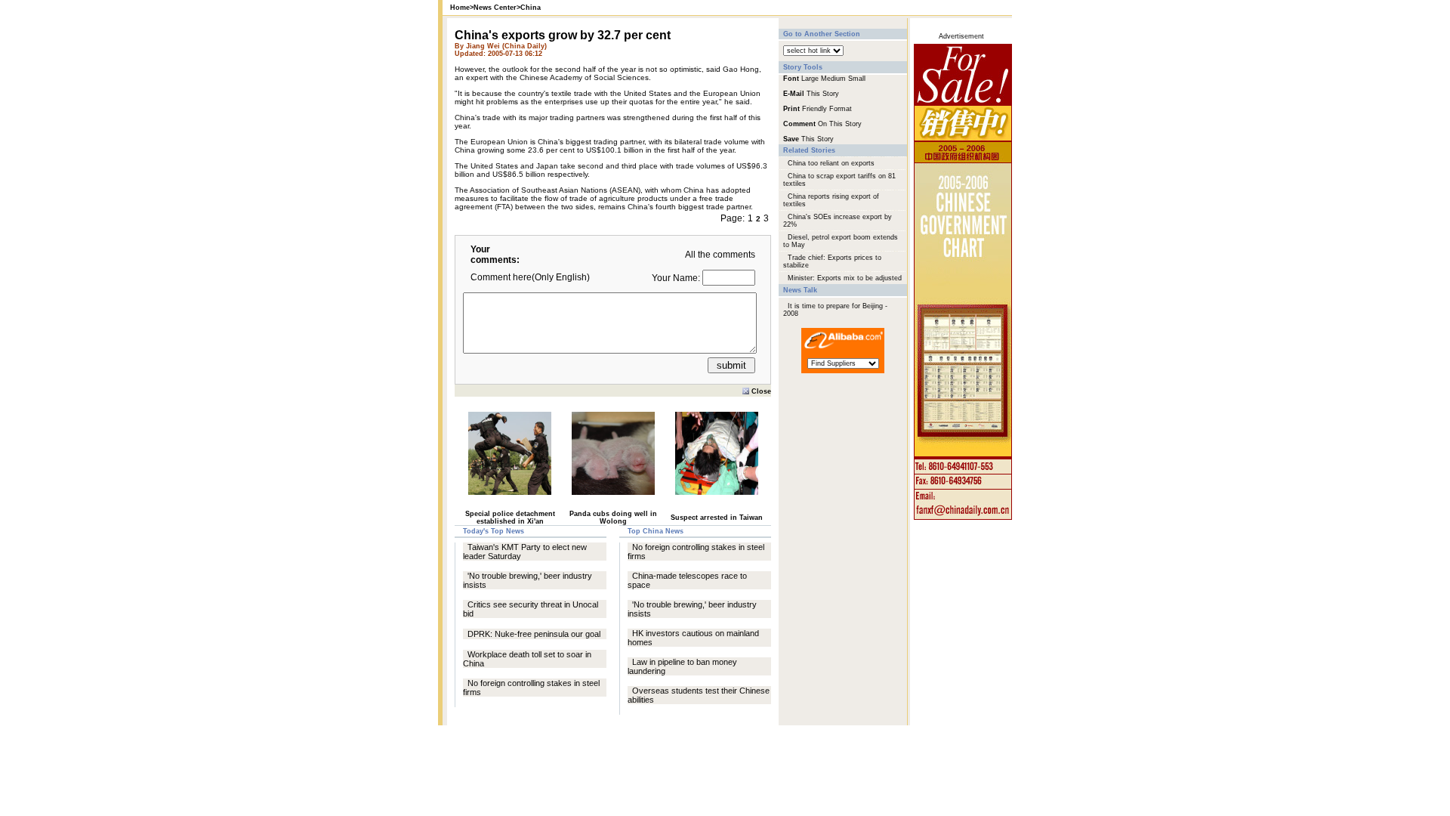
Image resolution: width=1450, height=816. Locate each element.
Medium (833, 78)
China (530, 7)
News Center (495, 7)
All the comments (720, 254)
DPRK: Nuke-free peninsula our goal (533, 633)
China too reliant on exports (831, 163)
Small (856, 78)
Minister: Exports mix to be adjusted (845, 278)
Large (810, 78)
